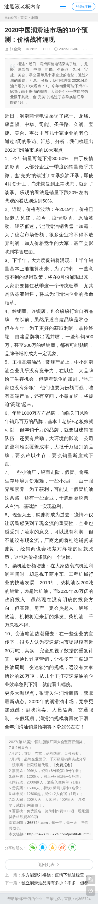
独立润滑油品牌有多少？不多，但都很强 (59, 883)
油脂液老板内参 (22, 6)
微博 (62, 847)
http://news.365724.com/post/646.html (58, 834)
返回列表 (46, 864)
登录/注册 (83, 6)
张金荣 (15, 49)
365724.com (37, 822)
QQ (43, 847)
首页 (24, 17)
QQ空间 (52, 847)
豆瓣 (72, 847)
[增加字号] (86, 49)
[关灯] (90, 891)
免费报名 (63, 765)
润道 (34, 17)
